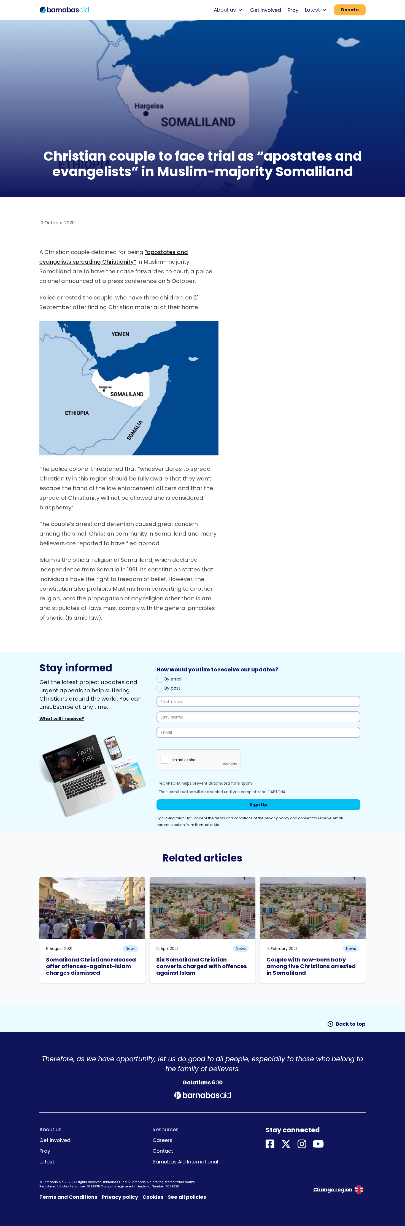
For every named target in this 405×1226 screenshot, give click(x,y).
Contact (163, 1150)
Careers (162, 1140)
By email (172, 679)
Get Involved (265, 10)
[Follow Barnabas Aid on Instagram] (302, 1144)
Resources (166, 1129)
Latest (46, 1161)
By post (171, 688)
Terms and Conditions (68, 1196)
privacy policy (276, 818)
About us (50, 1129)
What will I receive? (61, 718)
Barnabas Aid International (185, 1161)
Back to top (346, 1024)
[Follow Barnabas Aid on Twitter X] (286, 1144)
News (131, 948)
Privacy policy (120, 1196)
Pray (293, 10)
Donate (350, 10)
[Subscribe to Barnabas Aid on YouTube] (318, 1144)
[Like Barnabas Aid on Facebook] (270, 1144)
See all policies (187, 1196)
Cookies (152, 1196)
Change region (332, 1189)
